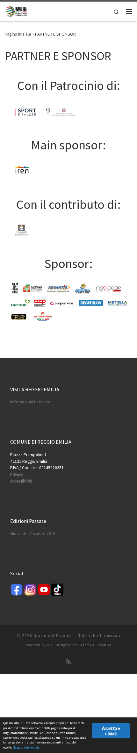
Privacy (16, 474)
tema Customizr (97, 645)
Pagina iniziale (18, 34)
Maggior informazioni (27, 747)
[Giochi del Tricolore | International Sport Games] (16, 10)
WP (49, 645)
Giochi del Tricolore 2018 (32, 533)
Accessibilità (21, 481)
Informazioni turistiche (30, 402)
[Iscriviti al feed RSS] (68, 662)
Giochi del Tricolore (53, 635)
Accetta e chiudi (111, 730)
